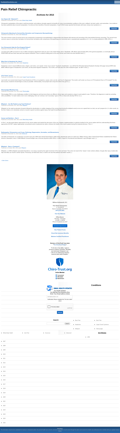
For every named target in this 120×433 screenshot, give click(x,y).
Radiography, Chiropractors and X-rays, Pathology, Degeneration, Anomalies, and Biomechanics (30, 132)
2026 (4, 422)
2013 (4, 367)
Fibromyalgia (26, 91)
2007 (4, 341)
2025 (4, 418)
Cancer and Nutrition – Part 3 (10, 118)
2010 (4, 354)
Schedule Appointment (60, 225)
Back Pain (25, 48)
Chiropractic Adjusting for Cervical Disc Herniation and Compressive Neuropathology (26, 33)
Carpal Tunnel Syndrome (29, 77)
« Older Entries (4, 160)
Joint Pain (26, 333)
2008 (4, 345)
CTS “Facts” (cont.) (7, 75)
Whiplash (25, 105)
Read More (114, 28)
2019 (4, 392)
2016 (4, 380)
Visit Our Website (60, 213)
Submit (60, 312)
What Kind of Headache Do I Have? (11, 61)
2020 (4, 397)
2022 (4, 405)
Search (56, 320)
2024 (4, 414)
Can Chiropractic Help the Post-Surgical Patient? (15, 47)
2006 (88, 337)
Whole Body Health (27, 20)
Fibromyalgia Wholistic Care (9, 89)
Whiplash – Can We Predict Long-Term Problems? (16, 104)
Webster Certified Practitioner (60, 236)
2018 (4, 388)
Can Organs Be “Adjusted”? (9, 19)
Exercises (47, 333)
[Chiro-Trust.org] (60, 268)
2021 (4, 401)
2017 (4, 384)
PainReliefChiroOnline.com (9, 2)
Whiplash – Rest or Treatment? (10, 146)
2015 (4, 375)
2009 (4, 350)
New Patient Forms (60, 229)
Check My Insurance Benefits (60, 233)
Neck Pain (98, 320)
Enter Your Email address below (60, 294)
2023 (4, 410)
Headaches (25, 63)
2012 (4, 362)
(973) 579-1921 (60, 210)
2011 (4, 358)
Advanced (24, 34)
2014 (4, 371)
